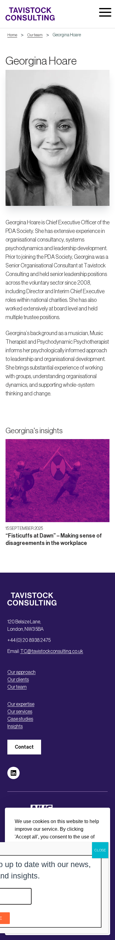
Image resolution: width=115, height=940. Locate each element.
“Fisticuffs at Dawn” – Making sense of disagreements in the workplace (54, 543)
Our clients (18, 679)
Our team (35, 35)
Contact (24, 747)
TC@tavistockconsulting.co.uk (51, 651)
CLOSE (100, 850)
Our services (19, 711)
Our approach (21, 672)
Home (12, 35)
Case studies (20, 719)
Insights (15, 726)
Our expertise (20, 704)
